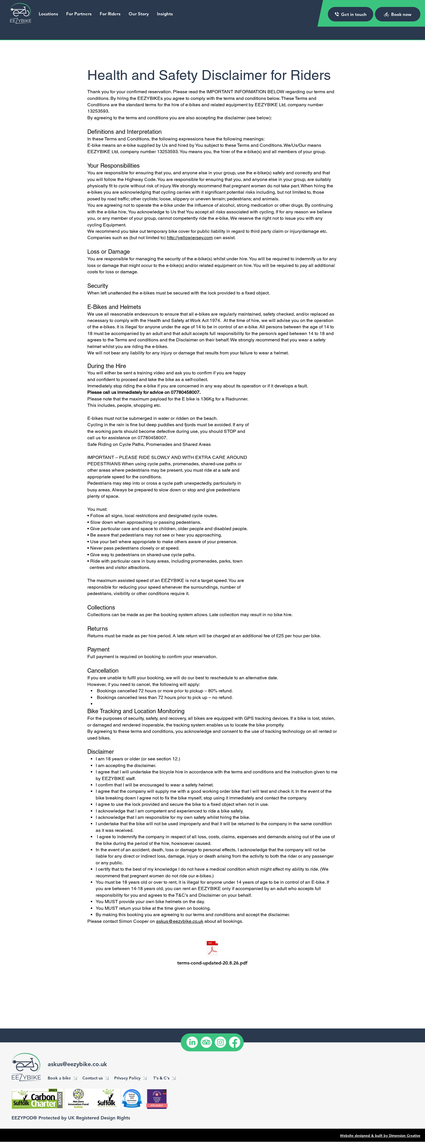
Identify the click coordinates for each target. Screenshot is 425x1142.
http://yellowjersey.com (190, 237)
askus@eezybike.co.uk (179, 921)
